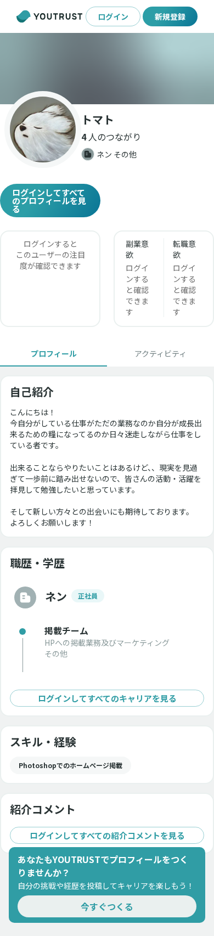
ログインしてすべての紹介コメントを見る (107, 835)
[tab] (53, 353)
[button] (107, 68)
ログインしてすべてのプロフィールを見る (49, 201)
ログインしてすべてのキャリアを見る (107, 698)
